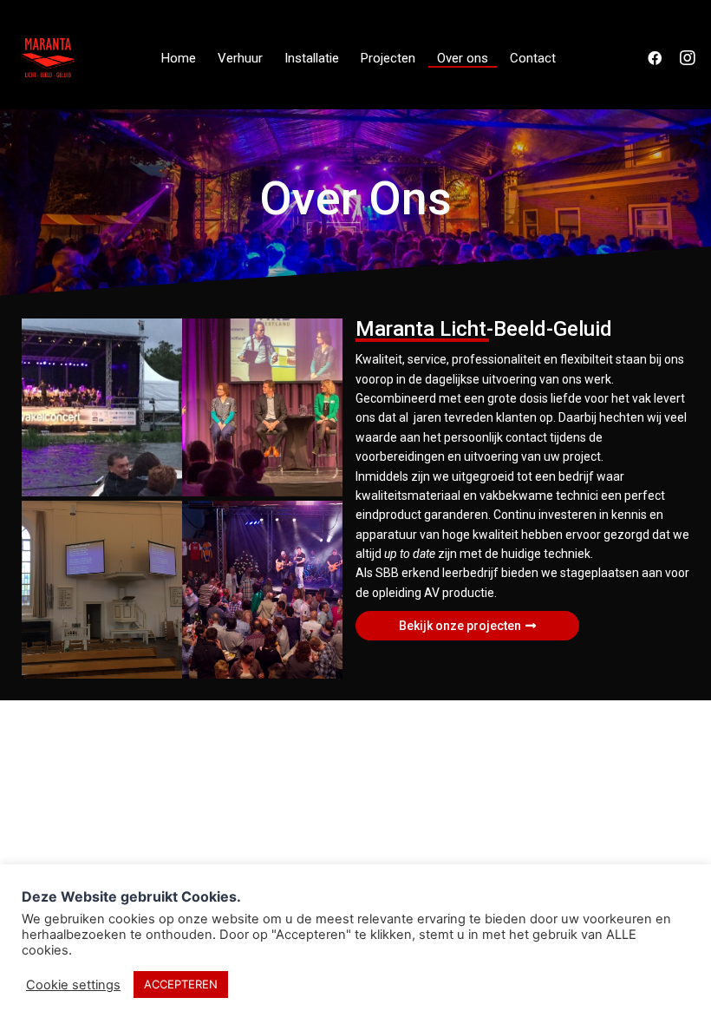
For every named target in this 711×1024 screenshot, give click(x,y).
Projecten (388, 58)
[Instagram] (687, 58)
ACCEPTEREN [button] (181, 984)
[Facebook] (655, 58)
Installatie (311, 58)
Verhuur (240, 58)
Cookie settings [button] (73, 985)
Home (178, 58)
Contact (533, 58)
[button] (467, 625)
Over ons (462, 58)
